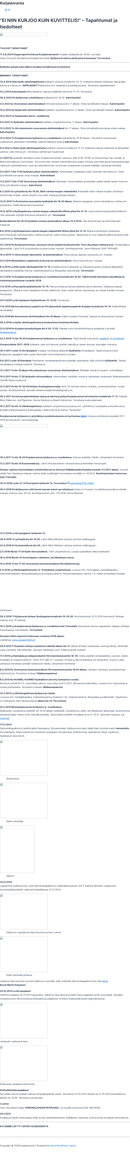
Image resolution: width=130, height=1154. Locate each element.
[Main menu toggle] (7, 10)
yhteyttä (4, 718)
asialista (104, 338)
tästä (83, 416)
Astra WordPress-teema (63, 1145)
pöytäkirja (118, 338)
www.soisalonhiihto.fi (23, 640)
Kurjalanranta (12, 3)
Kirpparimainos (8, 332)
